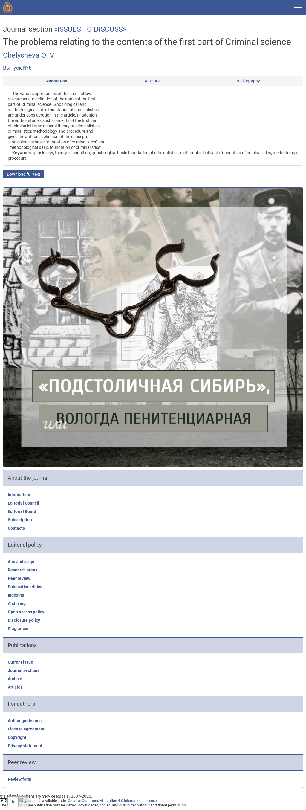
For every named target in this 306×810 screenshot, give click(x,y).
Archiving (17, 603)
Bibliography (248, 81)
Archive (15, 678)
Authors (152, 81)
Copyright (17, 737)
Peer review (19, 578)
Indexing (16, 595)
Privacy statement (25, 745)
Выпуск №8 (17, 68)
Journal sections (23, 670)
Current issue (20, 662)
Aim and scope (22, 561)
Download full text (23, 174)
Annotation (56, 81)
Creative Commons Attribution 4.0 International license (112, 801)
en (23, 801)
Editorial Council (23, 503)
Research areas (22, 570)
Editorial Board (22, 511)
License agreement (26, 729)
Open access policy (26, 611)
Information (19, 494)
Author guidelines (25, 720)
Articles (15, 687)
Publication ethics (25, 586)
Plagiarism (18, 628)
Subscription (20, 519)
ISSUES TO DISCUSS (90, 29)
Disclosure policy (24, 620)
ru (13, 801)
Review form (19, 779)
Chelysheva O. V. (29, 55)
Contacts (16, 528)
